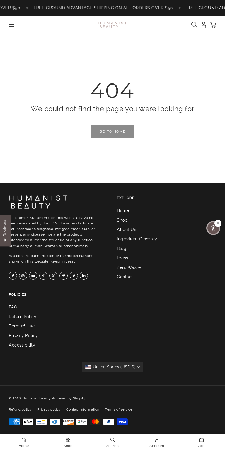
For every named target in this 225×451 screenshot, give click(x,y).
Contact (125, 277)
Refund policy (20, 409)
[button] (213, 228)
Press (122, 257)
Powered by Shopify (68, 398)
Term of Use (22, 326)
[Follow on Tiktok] (43, 276)
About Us (126, 229)
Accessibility (22, 345)
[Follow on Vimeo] (74, 276)
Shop (122, 220)
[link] (112, 131)
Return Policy (22, 316)
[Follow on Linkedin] (84, 276)
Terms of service (118, 409)
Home (123, 210)
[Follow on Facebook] (13, 276)
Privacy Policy (23, 335)
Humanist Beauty (36, 398)
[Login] (204, 25)
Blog (121, 248)
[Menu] (11, 25)
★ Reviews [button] (5, 231)
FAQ (13, 307)
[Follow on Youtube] (33, 276)
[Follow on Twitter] (53, 276)
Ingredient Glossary (137, 239)
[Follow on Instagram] (23, 276)
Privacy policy (49, 409)
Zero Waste (129, 267)
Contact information (82, 409)
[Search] (194, 25)
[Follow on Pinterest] (63, 276)
